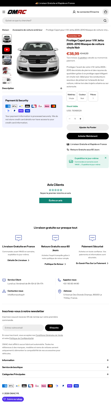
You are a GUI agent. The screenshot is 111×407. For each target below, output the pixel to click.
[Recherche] (105, 20)
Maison (5, 30)
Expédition (82, 58)
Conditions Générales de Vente (49, 335)
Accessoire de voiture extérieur (27, 30)
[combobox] (55, 20)
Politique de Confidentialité (21, 338)
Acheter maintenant (87, 136)
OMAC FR (14, 393)
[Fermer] (105, 157)
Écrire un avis (55, 200)
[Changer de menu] (3, 12)
